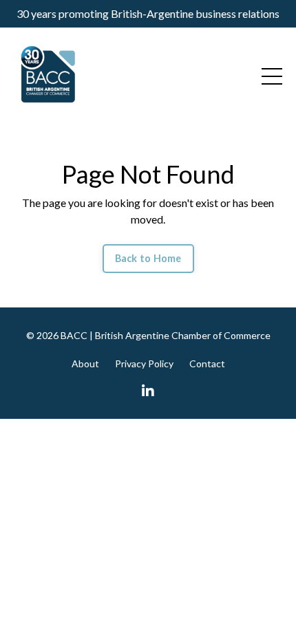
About (85, 363)
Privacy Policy (144, 363)
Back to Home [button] (148, 258)
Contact (207, 363)
